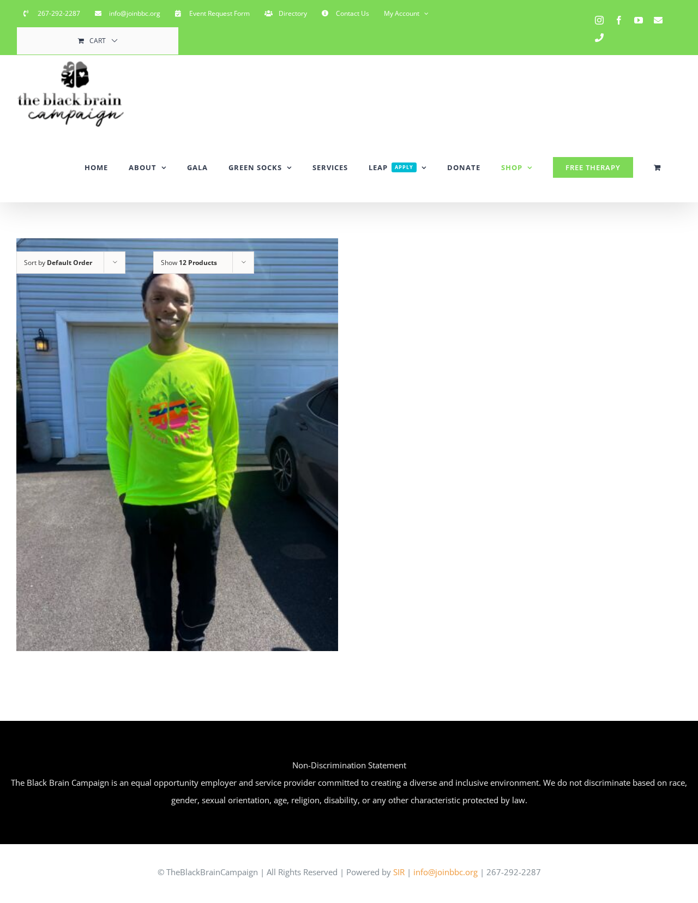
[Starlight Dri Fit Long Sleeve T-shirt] (177, 444)
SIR (399, 871)
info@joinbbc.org (444, 871)
